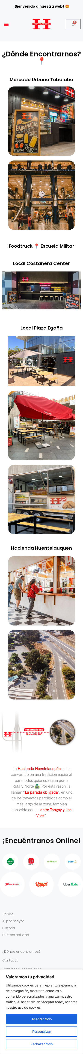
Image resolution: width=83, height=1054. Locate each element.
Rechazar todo (41, 1044)
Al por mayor (13, 920)
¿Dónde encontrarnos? (21, 951)
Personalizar (41, 1031)
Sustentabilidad (15, 934)
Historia (8, 927)
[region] (41, 1011)
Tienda (8, 914)
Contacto (10, 960)
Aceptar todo (42, 1019)
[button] (6, 24)
